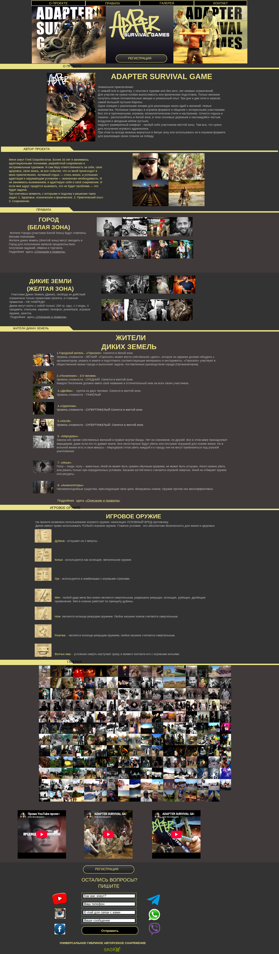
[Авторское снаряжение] (112, 950)
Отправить (110, 931)
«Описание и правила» (49, 251)
